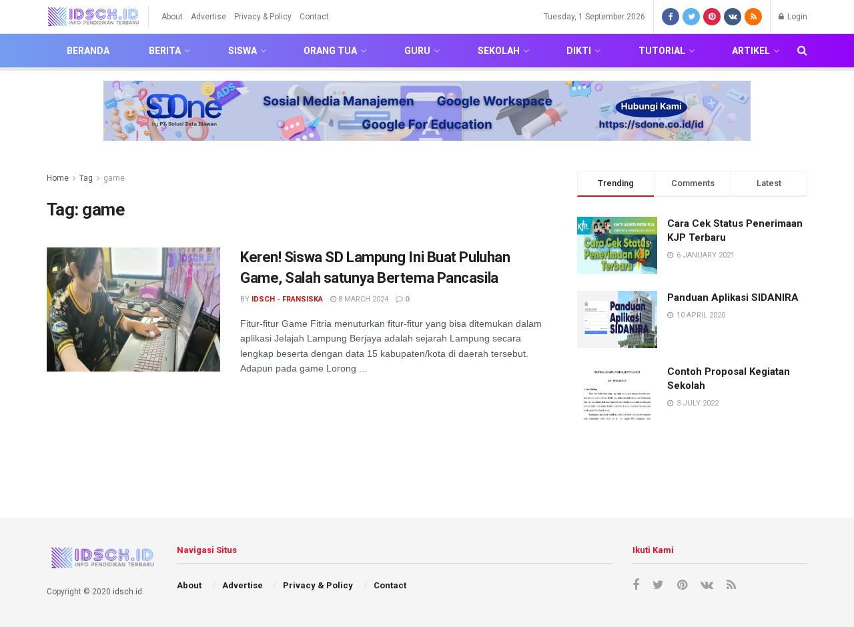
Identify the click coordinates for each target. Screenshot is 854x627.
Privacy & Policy (263, 16)
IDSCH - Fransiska (287, 299)
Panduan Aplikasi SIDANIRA (733, 297)
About (172, 16)
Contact (314, 16)
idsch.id (127, 591)
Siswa (242, 50)
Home (58, 178)
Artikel (751, 50)
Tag (86, 178)
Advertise (208, 16)
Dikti (578, 50)
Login (796, 16)
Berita (165, 50)
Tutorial (661, 50)
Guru (417, 50)
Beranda (88, 50)
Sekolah (499, 50)
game (114, 178)
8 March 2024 (362, 299)
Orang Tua (330, 50)
